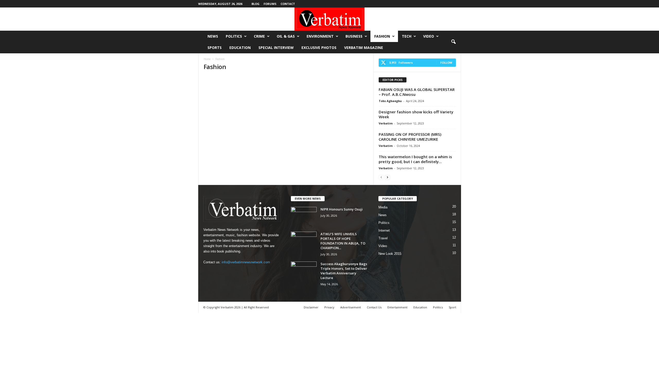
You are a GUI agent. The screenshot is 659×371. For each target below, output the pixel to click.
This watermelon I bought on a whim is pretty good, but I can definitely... (415, 159)
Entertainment (397, 307)
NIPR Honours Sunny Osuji (341, 209)
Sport (452, 307)
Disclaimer (311, 307)
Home (207, 59)
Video (428, 36)
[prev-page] (381, 177)
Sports (214, 47)
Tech (406, 36)
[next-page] (387, 177)
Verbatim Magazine (363, 47)
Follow (446, 62)
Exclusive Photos (318, 47)
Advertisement (350, 307)
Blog (255, 4)
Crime (259, 36)
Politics (234, 36)
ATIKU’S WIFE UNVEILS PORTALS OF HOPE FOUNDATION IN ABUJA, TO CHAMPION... (342, 241)
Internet (384, 230)
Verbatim (386, 123)
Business (353, 36)
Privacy (329, 307)
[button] (453, 42)
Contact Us (374, 307)
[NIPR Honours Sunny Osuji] (304, 216)
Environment (320, 36)
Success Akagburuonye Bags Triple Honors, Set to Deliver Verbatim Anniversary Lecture (343, 271)
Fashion (382, 36)
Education (240, 47)
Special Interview (276, 47)
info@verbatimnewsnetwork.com (246, 262)
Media (382, 207)
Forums (270, 4)
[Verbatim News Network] (329, 19)
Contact (288, 4)
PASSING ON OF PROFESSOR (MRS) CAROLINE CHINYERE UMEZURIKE (410, 137)
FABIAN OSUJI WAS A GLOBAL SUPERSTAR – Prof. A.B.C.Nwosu (417, 92)
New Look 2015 (389, 254)
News (212, 36)
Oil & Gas (286, 36)
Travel (383, 238)
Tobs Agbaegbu (390, 101)
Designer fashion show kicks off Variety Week (416, 114)
